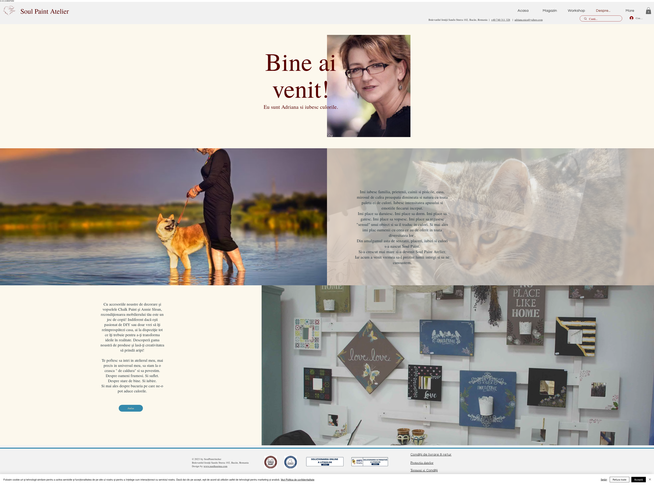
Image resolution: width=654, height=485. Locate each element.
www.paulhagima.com (215, 466)
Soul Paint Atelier (44, 10)
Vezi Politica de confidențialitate (297, 479)
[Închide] (650, 479)
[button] (648, 10)
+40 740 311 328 (500, 19)
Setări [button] (604, 479)
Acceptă (638, 479)
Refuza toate (619, 479)
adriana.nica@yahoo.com (529, 19)
